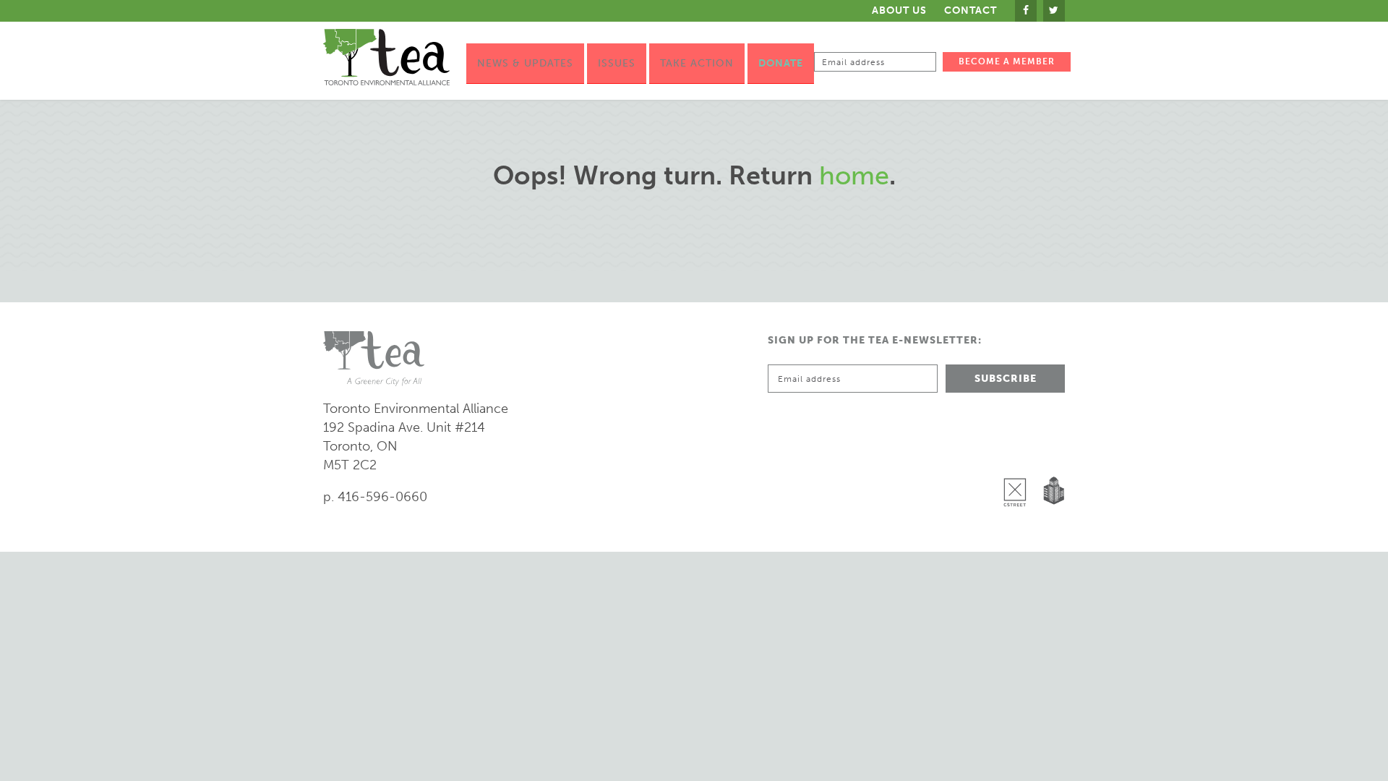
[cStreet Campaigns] (1018, 455)
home (854, 175)
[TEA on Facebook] (1026, 11)
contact (970, 11)
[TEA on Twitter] (1054, 11)
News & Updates (525, 63)
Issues (616, 63)
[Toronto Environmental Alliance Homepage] (386, 57)
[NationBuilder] (1051, 455)
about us (899, 10)
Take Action (697, 63)
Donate (780, 63)
